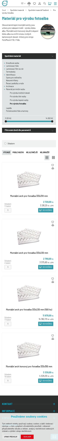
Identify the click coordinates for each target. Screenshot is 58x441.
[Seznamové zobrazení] (53, 157)
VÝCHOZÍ (6, 152)
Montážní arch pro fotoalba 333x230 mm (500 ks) (29, 310)
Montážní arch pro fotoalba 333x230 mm (29, 253)
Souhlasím (27, 437)
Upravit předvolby (10, 437)
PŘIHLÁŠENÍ (40, 2)
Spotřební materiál (17, 10)
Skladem (11, 144)
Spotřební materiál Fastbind (38, 10)
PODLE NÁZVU (18, 152)
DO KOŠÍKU (47, 210)
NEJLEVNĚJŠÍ (32, 152)
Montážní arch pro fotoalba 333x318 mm (29, 196)
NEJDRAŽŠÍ (44, 152)
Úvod (4, 10)
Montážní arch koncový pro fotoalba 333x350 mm (29, 366)
